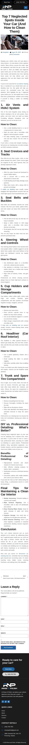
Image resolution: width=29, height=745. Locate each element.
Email (3, 626)
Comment (4, 596)
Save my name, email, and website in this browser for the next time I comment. (13, 642)
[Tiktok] (5, 701)
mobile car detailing (8, 189)
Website (3, 633)
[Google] (8, 701)
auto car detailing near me (14, 325)
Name (3, 619)
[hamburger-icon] (25, 7)
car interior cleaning (22, 84)
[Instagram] (3, 701)
